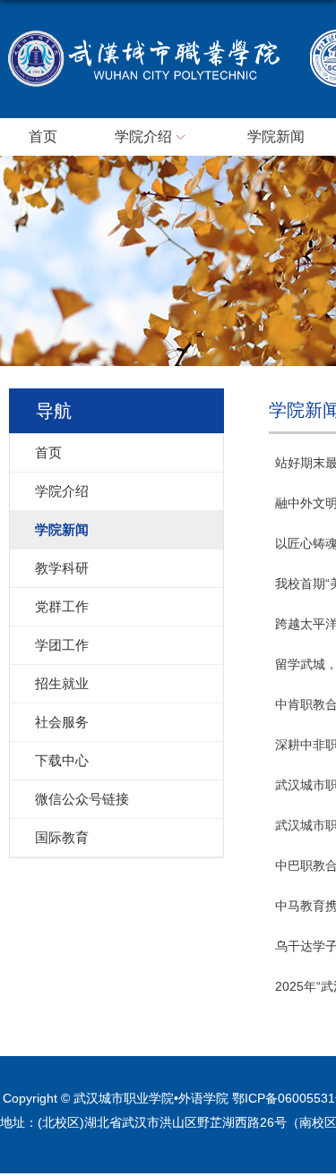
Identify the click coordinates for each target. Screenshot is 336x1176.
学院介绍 (143, 136)
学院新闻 (276, 136)
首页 (43, 136)
